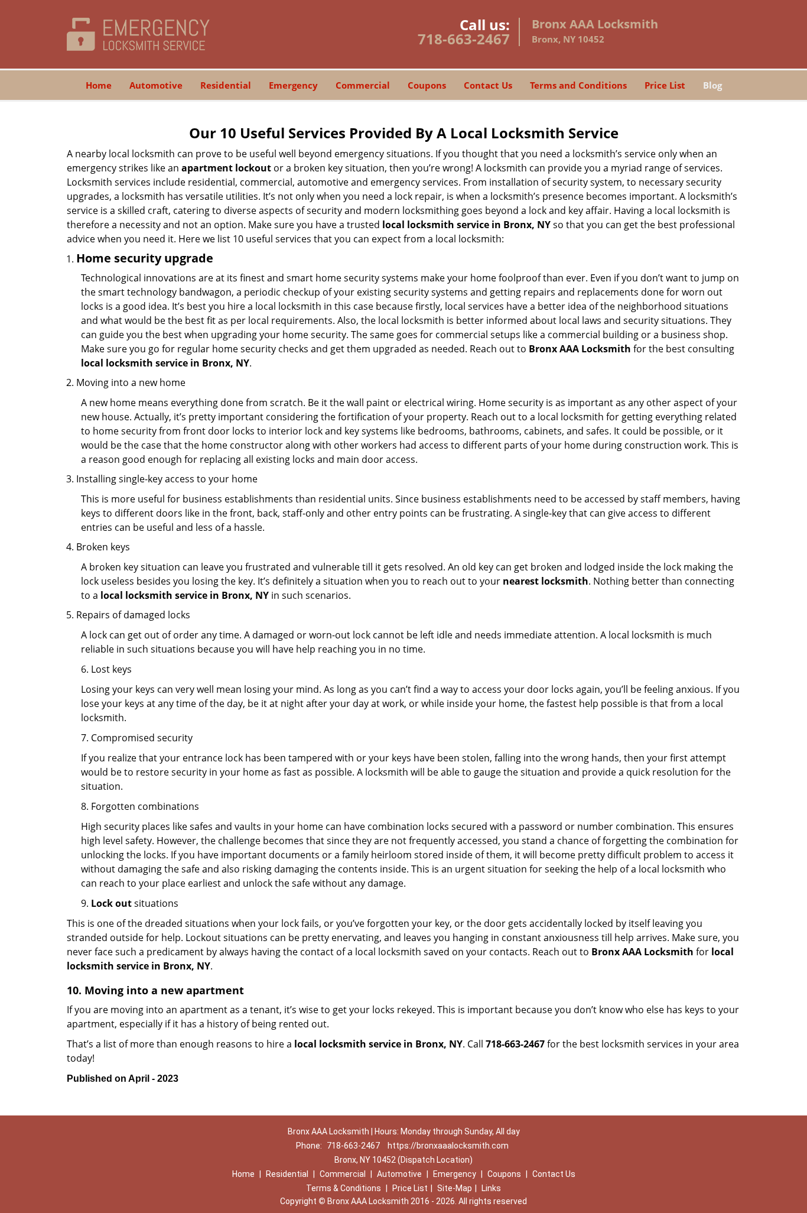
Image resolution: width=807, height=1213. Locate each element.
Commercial (363, 85)
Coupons (427, 85)
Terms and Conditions (578, 85)
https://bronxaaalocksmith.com (448, 1145)
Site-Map (454, 1188)
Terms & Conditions (343, 1188)
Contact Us (488, 85)
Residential (225, 85)
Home (99, 85)
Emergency (293, 85)
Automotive (156, 85)
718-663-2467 (464, 38)
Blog (712, 85)
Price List (665, 85)
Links (491, 1188)
